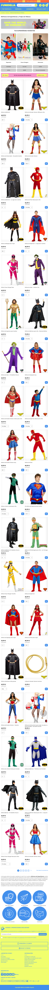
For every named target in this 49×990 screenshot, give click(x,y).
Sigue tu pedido (25, 948)
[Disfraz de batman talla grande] (12, 663)
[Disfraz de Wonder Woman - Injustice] (12, 707)
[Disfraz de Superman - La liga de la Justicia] (36, 226)
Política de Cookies (29, 961)
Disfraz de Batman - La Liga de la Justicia (11, 199)
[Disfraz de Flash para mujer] (36, 620)
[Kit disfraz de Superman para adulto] (36, 488)
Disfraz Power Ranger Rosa (7, 287)
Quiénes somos (28, 966)
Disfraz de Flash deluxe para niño (32, 199)
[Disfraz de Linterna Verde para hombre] (12, 751)
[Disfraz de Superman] (36, 576)
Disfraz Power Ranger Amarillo (8, 593)
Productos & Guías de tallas (7, 959)
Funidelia (3, 12)
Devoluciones (4, 961)
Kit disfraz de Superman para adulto (33, 506)
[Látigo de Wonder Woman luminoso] (36, 663)
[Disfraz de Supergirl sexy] (36, 357)
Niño (40, 66)
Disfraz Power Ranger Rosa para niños (10, 856)
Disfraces (18, 9)
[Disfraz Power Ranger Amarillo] (12, 576)
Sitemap (26, 965)
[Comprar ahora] (22, 120)
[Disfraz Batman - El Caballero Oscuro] (12, 795)
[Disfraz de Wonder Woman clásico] (36, 839)
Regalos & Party (41, 9)
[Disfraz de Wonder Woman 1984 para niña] (36, 94)
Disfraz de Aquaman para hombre (9, 331)
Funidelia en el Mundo (29, 956)
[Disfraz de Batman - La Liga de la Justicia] (12, 182)
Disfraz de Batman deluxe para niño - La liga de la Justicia (36, 813)
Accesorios (29, 9)
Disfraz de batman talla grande (8, 681)
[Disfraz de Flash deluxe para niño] (36, 182)
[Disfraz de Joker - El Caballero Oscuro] (12, 357)
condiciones (21, 937)
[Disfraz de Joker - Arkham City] (36, 269)
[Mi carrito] (46, 5)
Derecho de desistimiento (30, 962)
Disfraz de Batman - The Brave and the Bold (35, 768)
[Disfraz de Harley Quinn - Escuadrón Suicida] (12, 138)
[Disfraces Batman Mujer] (24, 47)
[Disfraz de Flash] (36, 445)
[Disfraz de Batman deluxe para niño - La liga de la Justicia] (36, 795)
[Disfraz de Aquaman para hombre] (12, 313)
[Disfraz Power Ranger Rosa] (12, 269)
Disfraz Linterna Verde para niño (8, 506)
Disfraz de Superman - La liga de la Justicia (35, 243)
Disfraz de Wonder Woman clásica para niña (11, 418)
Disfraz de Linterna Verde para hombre (10, 768)
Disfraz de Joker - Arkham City (32, 287)
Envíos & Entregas (5, 958)
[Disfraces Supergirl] (40, 47)
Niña (8, 70)
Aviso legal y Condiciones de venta (32, 958)
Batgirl (24, 62)
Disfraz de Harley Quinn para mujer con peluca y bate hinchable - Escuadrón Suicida (36, 725)
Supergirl (40, 62)
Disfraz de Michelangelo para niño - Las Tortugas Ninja (36, 550)
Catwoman (8, 62)
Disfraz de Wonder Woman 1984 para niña (35, 112)
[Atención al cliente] (43, 5)
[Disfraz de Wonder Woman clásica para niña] (12, 401)
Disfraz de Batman (5, 112)
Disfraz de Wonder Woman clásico (33, 856)
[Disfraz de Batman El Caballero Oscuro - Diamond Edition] (12, 532)
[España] (2, 974)
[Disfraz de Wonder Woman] (36, 138)
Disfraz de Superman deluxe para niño (34, 418)
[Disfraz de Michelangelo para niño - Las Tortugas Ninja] (36, 532)
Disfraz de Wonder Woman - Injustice (10, 725)
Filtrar (6, 75)
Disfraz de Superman (30, 593)
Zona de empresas (29, 963)
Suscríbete (42, 934)
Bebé (24, 70)
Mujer (24, 66)
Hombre (8, 66)
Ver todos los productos (42, 870)
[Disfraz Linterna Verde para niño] (12, 488)
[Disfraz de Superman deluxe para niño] (36, 401)
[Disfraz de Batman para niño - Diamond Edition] (36, 313)
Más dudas (3, 962)
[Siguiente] (31, 870)
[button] (46, 50)
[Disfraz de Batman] (12, 94)
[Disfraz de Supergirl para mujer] (12, 620)
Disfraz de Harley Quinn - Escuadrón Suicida (11, 156)
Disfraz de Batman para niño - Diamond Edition (36, 331)
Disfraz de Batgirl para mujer (8, 243)
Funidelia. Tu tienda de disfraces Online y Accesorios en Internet (8, 5)
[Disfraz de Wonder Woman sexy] (12, 445)
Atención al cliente (25, 943)
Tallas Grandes (40, 70)
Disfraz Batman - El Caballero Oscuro (9, 812)
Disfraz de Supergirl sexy (30, 375)
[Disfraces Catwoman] (8, 47)
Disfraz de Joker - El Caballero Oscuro (10, 375)
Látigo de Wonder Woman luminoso (33, 681)
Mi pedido (3, 956)
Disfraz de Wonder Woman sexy (8, 462)
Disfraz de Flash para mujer (31, 637)
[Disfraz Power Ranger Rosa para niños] (12, 839)
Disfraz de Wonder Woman (31, 156)
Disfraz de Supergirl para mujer (8, 637)
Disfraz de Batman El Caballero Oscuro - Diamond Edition (10, 550)
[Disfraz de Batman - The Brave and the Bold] (36, 751)
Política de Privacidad (29, 959)
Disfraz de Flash (28, 462)
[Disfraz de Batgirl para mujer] (12, 226)
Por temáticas (6, 9)
